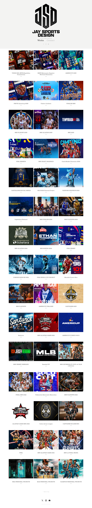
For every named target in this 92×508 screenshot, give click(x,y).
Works (40, 40)
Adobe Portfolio (48, 504)
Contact (51, 40)
